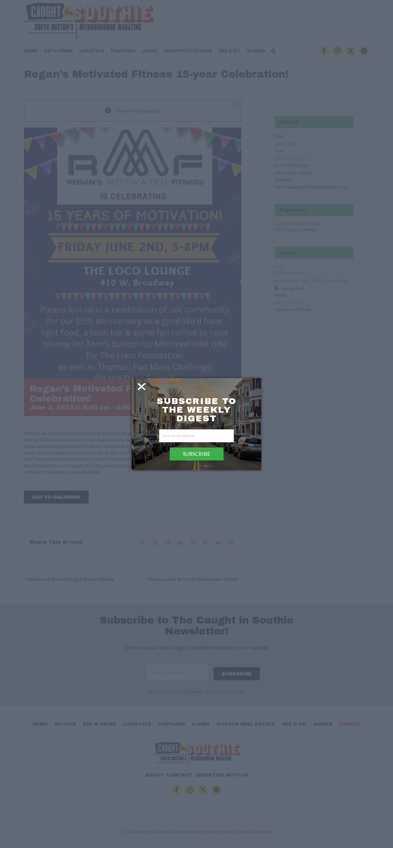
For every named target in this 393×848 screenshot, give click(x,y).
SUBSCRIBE (196, 454)
